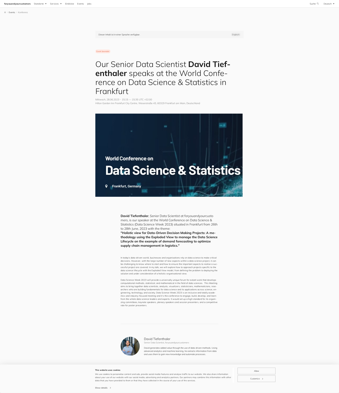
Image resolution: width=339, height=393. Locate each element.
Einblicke (69, 3)
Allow (256, 371)
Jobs (89, 3)
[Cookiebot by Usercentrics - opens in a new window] (77, 388)
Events (80, 3)
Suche (313, 3)
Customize (255, 378)
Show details (101, 388)
